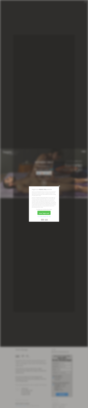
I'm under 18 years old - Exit (44, 216)
